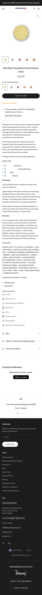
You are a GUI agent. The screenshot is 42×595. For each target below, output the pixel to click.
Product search (7, 457)
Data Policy (6, 472)
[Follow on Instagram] (9, 543)
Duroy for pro (21, 588)
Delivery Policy (7, 476)
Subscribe (10, 444)
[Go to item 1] (5, 60)
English (29, 550)
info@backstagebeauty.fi (11, 527)
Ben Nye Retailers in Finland (12, 461)
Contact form (7, 532)
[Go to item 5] (34, 60)
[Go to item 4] (27, 60)
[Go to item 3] (20, 60)
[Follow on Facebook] (3, 543)
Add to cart (21, 96)
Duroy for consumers (9, 487)
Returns (5, 480)
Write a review (21, 377)
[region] (21, 403)
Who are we (6, 465)
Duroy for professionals (10, 491)
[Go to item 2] (12, 60)
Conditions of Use (8, 483)
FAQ (3, 468)
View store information (13, 115)
